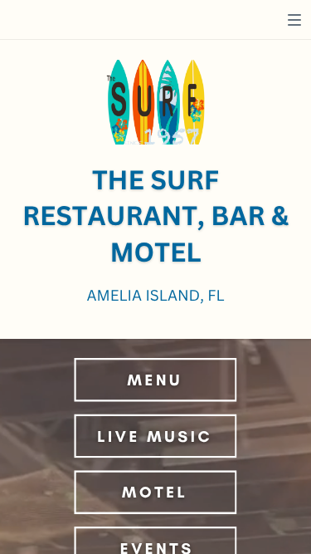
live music (154, 435)
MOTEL (154, 492)
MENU (155, 379)
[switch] (294, 20)
